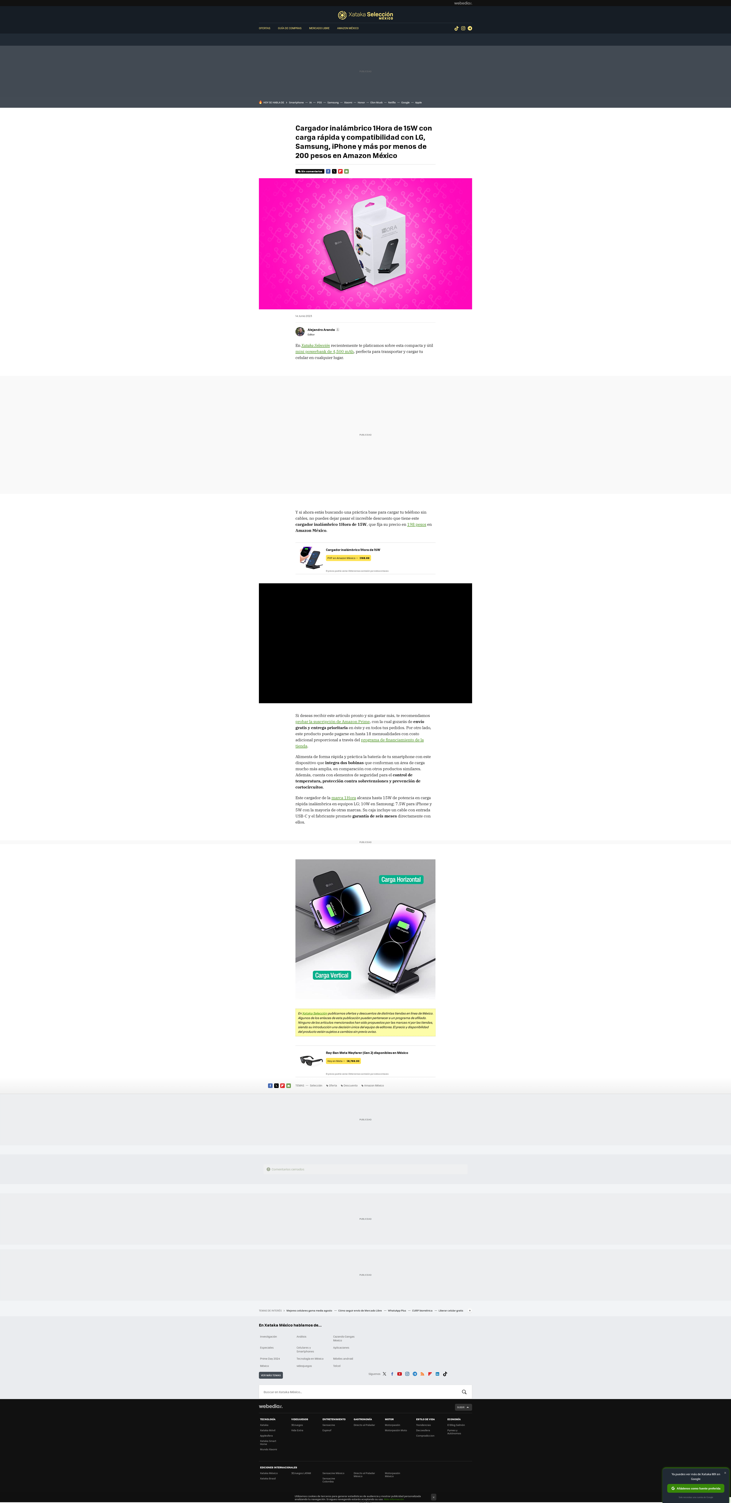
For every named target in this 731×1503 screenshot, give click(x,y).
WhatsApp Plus (397, 1310)
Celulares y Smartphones (305, 1349)
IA (310, 102)
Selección (365, 15)
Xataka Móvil (267, 1430)
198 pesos (416, 524)
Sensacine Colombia (328, 1480)
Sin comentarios (311, 171)
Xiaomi (348, 102)
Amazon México (348, 28)
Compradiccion (425, 1435)
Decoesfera (423, 1430)
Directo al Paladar (364, 1425)
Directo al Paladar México (364, 1474)
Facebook (328, 171)
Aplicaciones (341, 1347)
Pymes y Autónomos (454, 1431)
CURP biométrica (422, 1310)
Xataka (264, 1425)
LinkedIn (437, 1373)
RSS (422, 1373)
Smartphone (296, 102)
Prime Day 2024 (270, 1358)
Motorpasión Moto (396, 1430)
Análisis (301, 1336)
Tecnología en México (310, 1358)
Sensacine (328, 1425)
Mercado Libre (319, 28)
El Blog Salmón (456, 1425)
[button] (323, 329)
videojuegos (304, 1366)
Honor (361, 102)
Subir (460, 1407)
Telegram (470, 28)
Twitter (334, 171)
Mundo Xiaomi (268, 1449)
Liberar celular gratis (451, 1310)
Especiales (267, 1347)
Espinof (326, 1430)
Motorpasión (392, 1425)
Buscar (464, 1391)
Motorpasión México (392, 1474)
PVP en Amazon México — (348, 558)
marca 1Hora (343, 797)
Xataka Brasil (268, 1478)
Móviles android (343, 1358)
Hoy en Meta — (343, 1061)
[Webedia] (463, 3)
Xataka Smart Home (268, 1442)
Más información (394, 1499)
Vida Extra (297, 1430)
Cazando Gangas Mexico (344, 1338)
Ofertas (264, 28)
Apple (418, 102)
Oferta (333, 1085)
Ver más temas (271, 1375)
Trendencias (423, 1425)
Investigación (268, 1336)
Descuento (351, 1085)
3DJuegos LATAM (301, 1473)
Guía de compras (290, 28)
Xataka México (269, 1473)
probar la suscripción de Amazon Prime (332, 721)
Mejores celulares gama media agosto (309, 1310)
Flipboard (340, 171)
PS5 (319, 102)
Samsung (333, 102)
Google (405, 102)
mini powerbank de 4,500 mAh (324, 351)
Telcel (337, 1366)
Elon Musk (376, 102)
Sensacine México (333, 1473)
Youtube (400, 1373)
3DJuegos (297, 1425)
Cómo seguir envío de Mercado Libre (360, 1310)
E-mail (346, 171)
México (264, 1366)
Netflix (392, 102)
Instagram (463, 28)
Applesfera (266, 1435)
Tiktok (456, 28)
